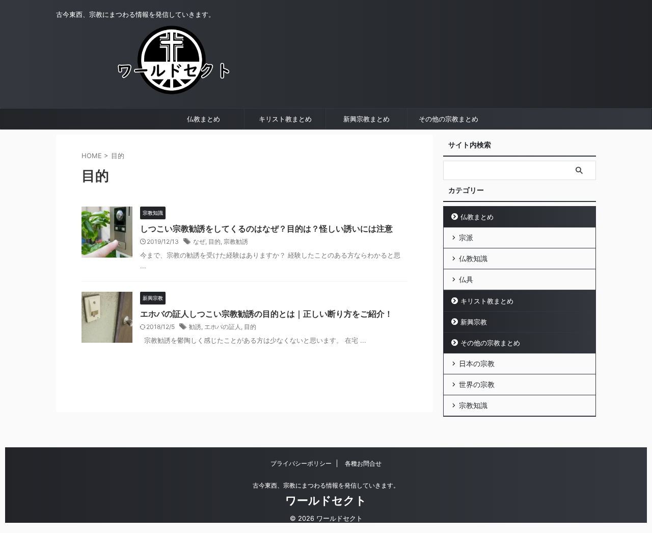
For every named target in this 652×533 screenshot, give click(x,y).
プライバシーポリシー (301, 463)
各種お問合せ (363, 463)
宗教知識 (473, 405)
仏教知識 (473, 258)
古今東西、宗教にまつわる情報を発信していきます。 (326, 485)
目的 (214, 241)
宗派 (466, 237)
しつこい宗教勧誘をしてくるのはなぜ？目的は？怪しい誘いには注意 (266, 228)
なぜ (199, 241)
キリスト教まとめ (285, 119)
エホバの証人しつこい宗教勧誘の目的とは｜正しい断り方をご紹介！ (266, 314)
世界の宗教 (477, 384)
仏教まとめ (203, 119)
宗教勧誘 (236, 241)
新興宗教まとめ (366, 119)
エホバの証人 (222, 327)
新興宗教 (473, 322)
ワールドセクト (326, 500)
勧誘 (195, 327)
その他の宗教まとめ (448, 119)
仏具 (466, 279)
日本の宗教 (477, 363)
